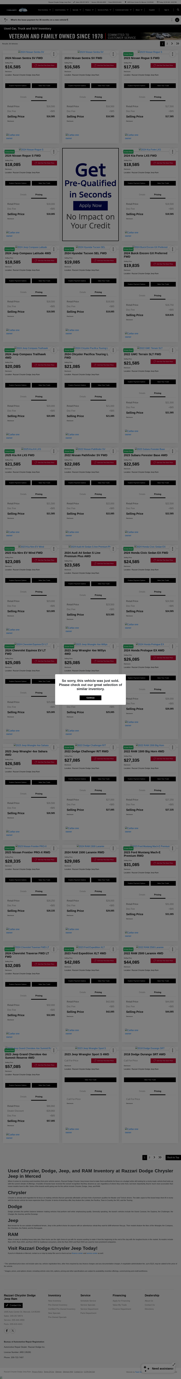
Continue (90, 698)
